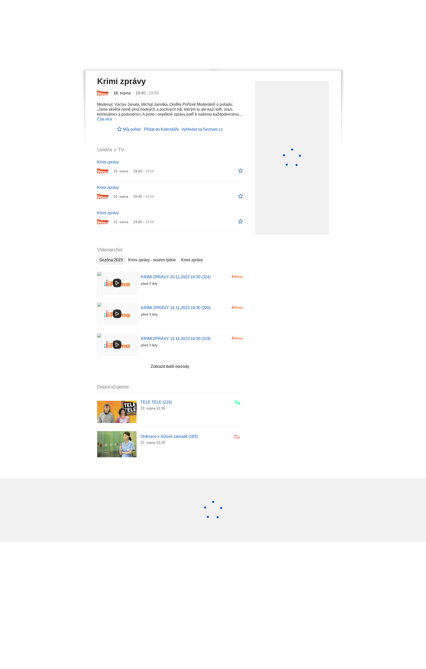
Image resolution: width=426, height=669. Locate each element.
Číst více (104, 119)
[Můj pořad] (240, 170)
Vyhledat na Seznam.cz (202, 129)
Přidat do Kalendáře (161, 129)
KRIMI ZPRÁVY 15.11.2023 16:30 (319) (176, 338)
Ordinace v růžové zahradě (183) (169, 436)
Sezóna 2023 (111, 260)
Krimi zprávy (108, 162)
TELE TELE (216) (156, 402)
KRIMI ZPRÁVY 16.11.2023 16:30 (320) (176, 308)
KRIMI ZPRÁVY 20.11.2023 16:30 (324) (176, 277)
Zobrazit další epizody (170, 366)
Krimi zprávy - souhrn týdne (152, 260)
